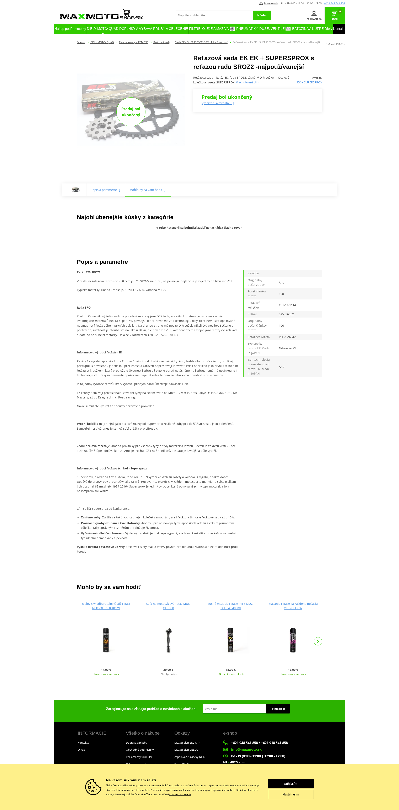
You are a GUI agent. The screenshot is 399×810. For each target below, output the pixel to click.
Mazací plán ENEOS (186, 749)
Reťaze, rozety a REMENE (133, 42)
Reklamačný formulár (139, 757)
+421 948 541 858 (334, 3)
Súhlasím (290, 784)
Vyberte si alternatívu (217, 103)
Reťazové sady (161, 42)
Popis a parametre (104, 190)
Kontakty (83, 742)
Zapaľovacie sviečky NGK (189, 757)
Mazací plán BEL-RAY (187, 742)
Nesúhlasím (290, 794)
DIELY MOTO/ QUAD (102, 42)
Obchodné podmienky (140, 749)
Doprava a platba (136, 742)
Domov (81, 42)
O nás (81, 749)
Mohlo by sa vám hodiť (145, 190)
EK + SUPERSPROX (309, 82)
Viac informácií (246, 82)
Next (318, 641)
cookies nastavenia (180, 794)
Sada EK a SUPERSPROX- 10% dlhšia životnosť (201, 42)
